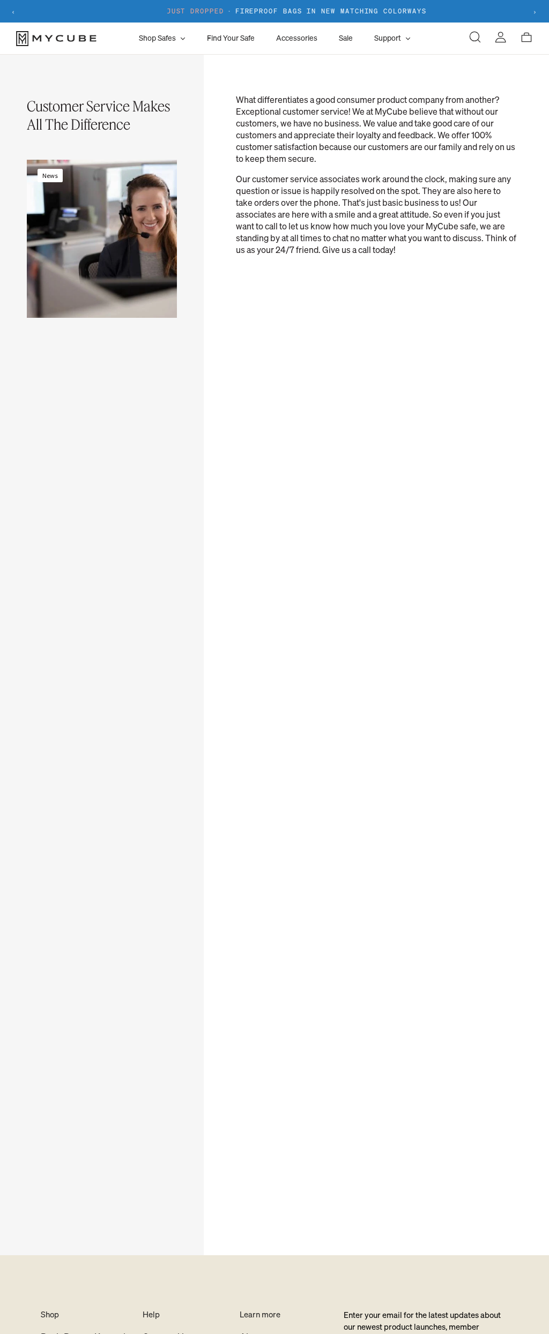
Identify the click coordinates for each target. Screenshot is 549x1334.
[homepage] (74, 38)
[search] (475, 38)
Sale (346, 38)
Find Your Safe (231, 38)
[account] (500, 38)
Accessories (296, 38)
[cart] (526, 38)
